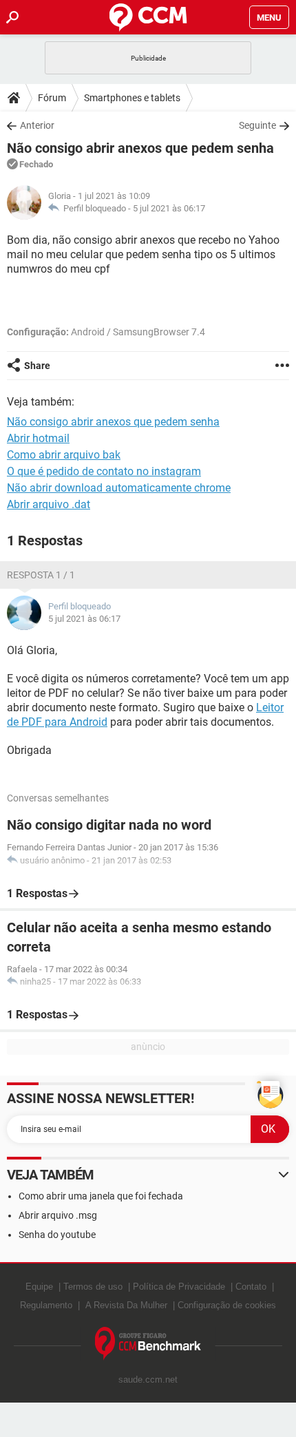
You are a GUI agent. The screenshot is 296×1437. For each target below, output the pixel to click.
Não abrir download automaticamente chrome (119, 487)
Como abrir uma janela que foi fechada (101, 1196)
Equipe (39, 1286)
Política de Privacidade (179, 1286)
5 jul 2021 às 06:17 (169, 208)
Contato (250, 1286)
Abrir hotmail (38, 438)
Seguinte (257, 125)
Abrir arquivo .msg (58, 1215)
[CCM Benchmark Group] (148, 1344)
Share (37, 365)
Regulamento (46, 1305)
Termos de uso (93, 1286)
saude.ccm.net (148, 1379)
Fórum (52, 97)
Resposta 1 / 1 (41, 574)
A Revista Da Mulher (126, 1305)
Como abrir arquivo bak (63, 454)
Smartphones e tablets (132, 97)
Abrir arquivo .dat (48, 504)
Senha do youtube (57, 1234)
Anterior (37, 125)
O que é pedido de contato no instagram (104, 471)
